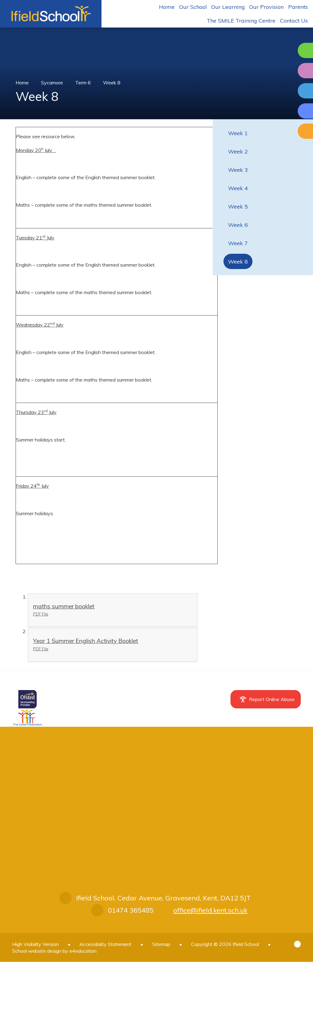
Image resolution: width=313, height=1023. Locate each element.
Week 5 (238, 206)
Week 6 (238, 224)
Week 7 (238, 243)
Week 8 (111, 82)
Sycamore (52, 82)
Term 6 (83, 82)
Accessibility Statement (105, 944)
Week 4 (238, 188)
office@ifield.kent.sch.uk (210, 910)
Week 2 (238, 151)
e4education (83, 951)
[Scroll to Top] (297, 944)
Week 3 (238, 169)
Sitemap (161, 944)
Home (22, 82)
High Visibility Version (35, 944)
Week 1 (238, 133)
